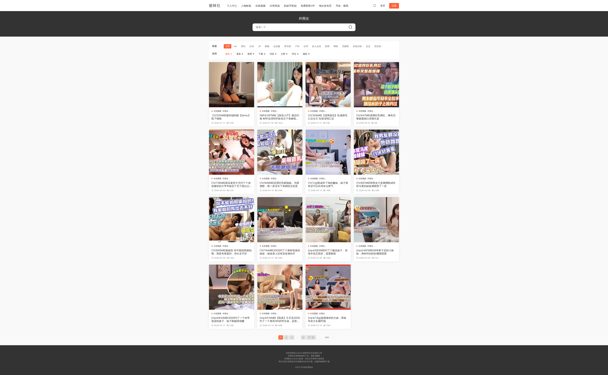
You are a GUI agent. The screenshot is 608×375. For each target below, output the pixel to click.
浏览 (272, 53)
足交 (368, 46)
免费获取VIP (308, 5)
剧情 (327, 46)
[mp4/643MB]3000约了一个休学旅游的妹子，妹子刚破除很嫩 (230, 319)
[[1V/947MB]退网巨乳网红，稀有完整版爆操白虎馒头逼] (376, 84)
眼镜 (267, 46)
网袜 (336, 46)
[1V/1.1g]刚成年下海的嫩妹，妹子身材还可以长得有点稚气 (328, 184)
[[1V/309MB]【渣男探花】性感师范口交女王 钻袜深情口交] (328, 84)
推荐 (250, 53)
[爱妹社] (214, 5)
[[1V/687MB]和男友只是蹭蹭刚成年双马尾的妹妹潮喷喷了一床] (376, 152)
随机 (305, 53)
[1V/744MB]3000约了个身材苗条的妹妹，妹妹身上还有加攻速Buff (280, 252)
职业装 (377, 46)
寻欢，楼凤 (342, 5)
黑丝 (243, 46)
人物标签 (246, 5)
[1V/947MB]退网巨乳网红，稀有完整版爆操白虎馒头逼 (376, 117)
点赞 (283, 53)
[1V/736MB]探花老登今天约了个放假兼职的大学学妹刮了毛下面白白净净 (231, 184)
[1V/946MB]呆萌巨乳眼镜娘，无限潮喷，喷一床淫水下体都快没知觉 (279, 184)
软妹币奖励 (290, 5)
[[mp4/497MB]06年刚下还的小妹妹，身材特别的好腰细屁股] (376, 219)
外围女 (225, 111)
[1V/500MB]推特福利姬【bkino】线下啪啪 (231, 117)
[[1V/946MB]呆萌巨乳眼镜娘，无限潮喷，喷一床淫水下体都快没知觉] (279, 152)
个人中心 (232, 5)
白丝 (252, 46)
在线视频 (260, 5)
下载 (261, 53)
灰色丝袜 (357, 46)
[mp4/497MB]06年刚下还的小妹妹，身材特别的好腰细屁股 (375, 252)
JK (259, 46)
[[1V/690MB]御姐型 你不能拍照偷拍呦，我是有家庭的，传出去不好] (231, 219)
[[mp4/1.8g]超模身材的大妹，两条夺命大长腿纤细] (328, 287)
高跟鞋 (345, 46)
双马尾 (287, 46)
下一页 (311, 337)
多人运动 (316, 46)
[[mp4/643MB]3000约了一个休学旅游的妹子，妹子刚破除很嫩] (231, 287)
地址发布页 (325, 5)
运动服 (276, 46)
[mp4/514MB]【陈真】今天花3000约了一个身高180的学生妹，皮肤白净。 (280, 319)
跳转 (327, 337)
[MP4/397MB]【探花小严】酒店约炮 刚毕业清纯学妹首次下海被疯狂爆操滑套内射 (279, 117)
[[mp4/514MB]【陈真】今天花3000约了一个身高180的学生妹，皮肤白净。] (279, 287)
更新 (238, 53)
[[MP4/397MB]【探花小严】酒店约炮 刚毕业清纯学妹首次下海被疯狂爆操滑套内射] (279, 84)
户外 (297, 46)
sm (235, 46)
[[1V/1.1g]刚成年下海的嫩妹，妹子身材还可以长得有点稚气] (328, 152)
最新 (227, 53)
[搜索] (374, 5)
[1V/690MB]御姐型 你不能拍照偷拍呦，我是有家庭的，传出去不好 (231, 252)
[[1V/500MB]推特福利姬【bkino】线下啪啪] (231, 84)
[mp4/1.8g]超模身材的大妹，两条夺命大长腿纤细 (327, 319)
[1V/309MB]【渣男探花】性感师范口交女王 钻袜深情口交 (327, 117)
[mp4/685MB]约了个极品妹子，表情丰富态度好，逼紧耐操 (328, 252)
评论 (294, 53)
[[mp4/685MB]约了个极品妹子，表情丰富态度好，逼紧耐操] (328, 219)
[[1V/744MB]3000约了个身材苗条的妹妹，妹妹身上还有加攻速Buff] (279, 219)
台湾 (306, 46)
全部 (227, 46)
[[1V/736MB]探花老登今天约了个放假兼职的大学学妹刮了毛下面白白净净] (231, 152)
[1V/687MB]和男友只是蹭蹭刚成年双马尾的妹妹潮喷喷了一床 (376, 184)
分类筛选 (275, 5)
